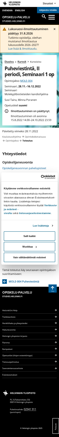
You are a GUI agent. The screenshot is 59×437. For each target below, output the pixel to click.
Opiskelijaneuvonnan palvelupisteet (24, 168)
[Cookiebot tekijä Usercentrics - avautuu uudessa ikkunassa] (41, 177)
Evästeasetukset (9, 374)
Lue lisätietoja (41, 225)
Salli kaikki (29, 236)
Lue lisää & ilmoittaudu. (22, 48)
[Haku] (44, 16)
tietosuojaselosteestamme (35, 213)
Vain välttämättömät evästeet (29, 257)
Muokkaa (27, 246)
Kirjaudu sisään (48, 10)
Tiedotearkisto (8, 317)
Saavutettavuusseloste (12, 368)
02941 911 (30, 409)
